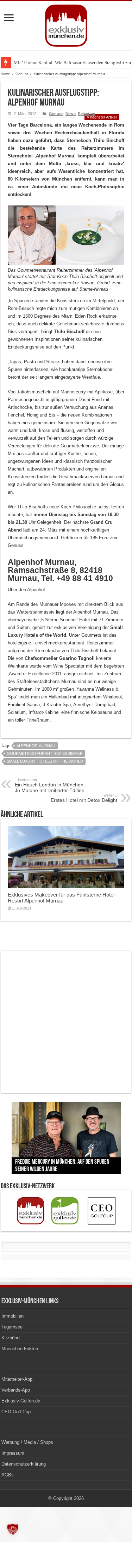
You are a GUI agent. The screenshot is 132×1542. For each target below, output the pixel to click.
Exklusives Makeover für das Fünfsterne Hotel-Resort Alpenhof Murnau (62, 898)
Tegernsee (12, 1327)
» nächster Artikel (102, 117)
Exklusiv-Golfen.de (20, 1401)
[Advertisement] (66, 1022)
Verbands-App (15, 1390)
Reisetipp (86, 113)
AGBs (7, 1474)
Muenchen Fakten (19, 1348)
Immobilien (12, 1316)
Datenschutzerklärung (23, 1464)
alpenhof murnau (36, 746)
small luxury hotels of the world (45, 761)
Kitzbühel (10, 1337)
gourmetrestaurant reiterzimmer (45, 753)
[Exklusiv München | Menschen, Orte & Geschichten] (66, 24)
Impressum (12, 1453)
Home (5, 74)
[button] (12, 1529)
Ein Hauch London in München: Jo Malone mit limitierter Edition (50, 785)
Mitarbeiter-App (16, 1379)
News (70, 113)
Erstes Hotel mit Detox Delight (84, 798)
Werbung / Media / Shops (27, 1442)
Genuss (21, 74)
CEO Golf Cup (16, 1411)
